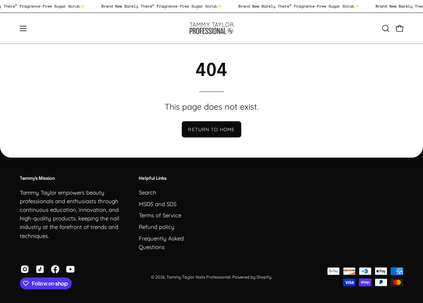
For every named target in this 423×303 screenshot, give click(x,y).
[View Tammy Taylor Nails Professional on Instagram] (25, 269)
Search (147, 192)
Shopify (263, 276)
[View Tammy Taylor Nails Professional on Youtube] (70, 269)
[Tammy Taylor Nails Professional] (211, 28)
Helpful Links (153, 178)
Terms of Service (160, 214)
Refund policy (156, 226)
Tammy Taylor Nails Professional (199, 276)
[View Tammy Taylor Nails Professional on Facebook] (55, 269)
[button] (386, 28)
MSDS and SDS (157, 203)
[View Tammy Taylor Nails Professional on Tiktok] (40, 269)
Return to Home (211, 130)
